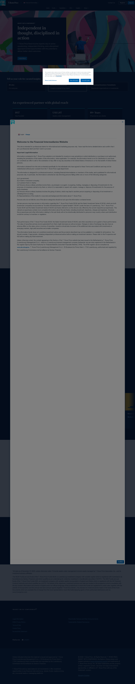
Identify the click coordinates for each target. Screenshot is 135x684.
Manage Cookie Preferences (51, 80)
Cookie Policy (58, 76)
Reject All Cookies (74, 80)
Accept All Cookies (86, 80)
